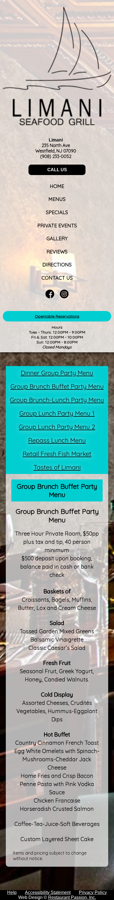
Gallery (57, 238)
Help (12, 892)
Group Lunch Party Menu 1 (57, 413)
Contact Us (57, 278)
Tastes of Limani (57, 467)
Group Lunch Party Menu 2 (57, 427)
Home (57, 186)
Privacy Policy (93, 892)
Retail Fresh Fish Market (57, 454)
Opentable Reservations (57, 316)
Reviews (57, 252)
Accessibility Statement (48, 892)
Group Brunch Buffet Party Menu (57, 386)
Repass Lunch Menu (57, 440)
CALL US (57, 169)
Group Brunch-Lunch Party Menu (57, 400)
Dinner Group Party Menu (57, 373)
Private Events (57, 225)
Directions (57, 264)
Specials (57, 212)
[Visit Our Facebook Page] (49, 296)
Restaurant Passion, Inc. (72, 897)
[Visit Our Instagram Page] (64, 296)
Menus (57, 199)
